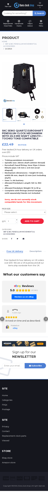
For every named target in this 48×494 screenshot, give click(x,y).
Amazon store (8, 462)
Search (40, 13)
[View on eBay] (8, 311)
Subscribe (36, 366)
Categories (7, 400)
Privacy (5, 426)
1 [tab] (24, 124)
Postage (6, 409)
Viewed (5, 440)
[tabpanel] (9, 115)
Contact (6, 431)
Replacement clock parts (14, 436)
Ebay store (7, 458)
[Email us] (23, 238)
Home (4, 41)
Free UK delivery (15, 251)
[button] (2, 319)
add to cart (32, 221)
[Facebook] (11, 238)
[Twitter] (17, 238)
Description (36, 251)
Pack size (6, 209)
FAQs (4, 405)
